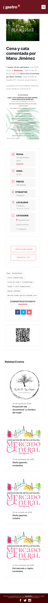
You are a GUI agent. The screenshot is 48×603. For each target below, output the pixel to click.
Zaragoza (22, 229)
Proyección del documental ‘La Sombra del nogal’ (23, 409)
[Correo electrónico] (29, 312)
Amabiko (29, 596)
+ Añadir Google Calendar (23, 249)
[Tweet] (23, 312)
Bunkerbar (17, 273)
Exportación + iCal (23, 257)
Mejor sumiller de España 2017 (22, 295)
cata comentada (15, 278)
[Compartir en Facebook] (17, 312)
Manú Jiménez (14, 291)
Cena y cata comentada (19, 287)
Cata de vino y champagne (20, 282)
